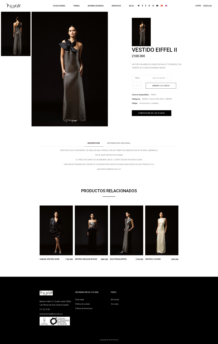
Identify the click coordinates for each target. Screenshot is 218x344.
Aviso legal (79, 300)
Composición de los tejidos (151, 113)
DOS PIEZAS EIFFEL (118, 259)
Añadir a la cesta (160, 86)
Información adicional (118, 143)
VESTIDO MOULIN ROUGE (86, 259)
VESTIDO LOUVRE (153, 259)
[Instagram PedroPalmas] (149, 5)
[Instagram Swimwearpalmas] (153, 5)
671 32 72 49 (45, 309)
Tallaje (137, 78)
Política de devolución (83, 308)
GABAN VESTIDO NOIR (49, 259)
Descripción (94, 143)
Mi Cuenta (115, 300)
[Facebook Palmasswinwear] (145, 5)
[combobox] (158, 77)
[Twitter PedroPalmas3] (139, 5)
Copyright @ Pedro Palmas (109, 340)
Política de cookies (82, 304)
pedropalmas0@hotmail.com (51, 314)
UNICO (153, 95)
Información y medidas (149, 103)
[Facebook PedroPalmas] (142, 5)
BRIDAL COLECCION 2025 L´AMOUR (157, 99)
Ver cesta (114, 304)
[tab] (93, 143)
